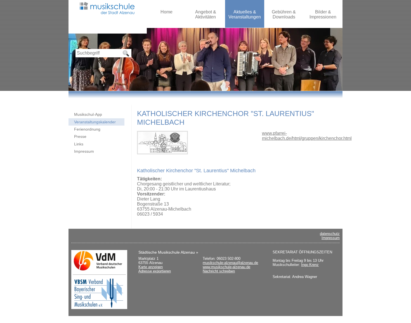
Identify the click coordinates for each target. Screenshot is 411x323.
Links (78, 144)
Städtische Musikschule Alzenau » (168, 252)
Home (166, 12)
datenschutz (330, 234)
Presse (80, 136)
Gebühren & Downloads (284, 14)
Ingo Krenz (310, 265)
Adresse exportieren (154, 271)
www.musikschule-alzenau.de (226, 267)
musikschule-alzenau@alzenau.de (230, 263)
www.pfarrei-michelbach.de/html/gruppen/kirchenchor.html (307, 136)
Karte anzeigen (150, 267)
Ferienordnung (87, 129)
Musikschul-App (88, 114)
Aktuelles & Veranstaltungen (244, 14)
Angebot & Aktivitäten (205, 14)
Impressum (84, 151)
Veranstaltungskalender (95, 122)
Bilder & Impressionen (323, 14)
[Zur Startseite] (108, 14)
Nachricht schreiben (219, 271)
